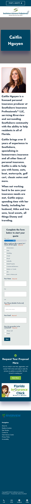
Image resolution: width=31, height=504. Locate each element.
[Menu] (28, 12)
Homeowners (10, 248)
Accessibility (5, 439)
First (5, 289)
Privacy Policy (6, 437)
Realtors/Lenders (7, 428)
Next (7, 339)
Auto (8, 250)
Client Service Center (8, 435)
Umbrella (9, 261)
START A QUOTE (14, 3)
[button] (15, 378)
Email (8, 333)
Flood (8, 258)
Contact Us (5, 432)
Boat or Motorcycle (12, 274)
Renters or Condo (11, 269)
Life (8, 272)
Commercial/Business (12, 266)
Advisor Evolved (22, 494)
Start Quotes (5, 430)
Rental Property (11, 264)
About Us (4, 426)
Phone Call (10, 331)
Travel (8, 256)
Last (5, 299)
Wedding (9, 253)
